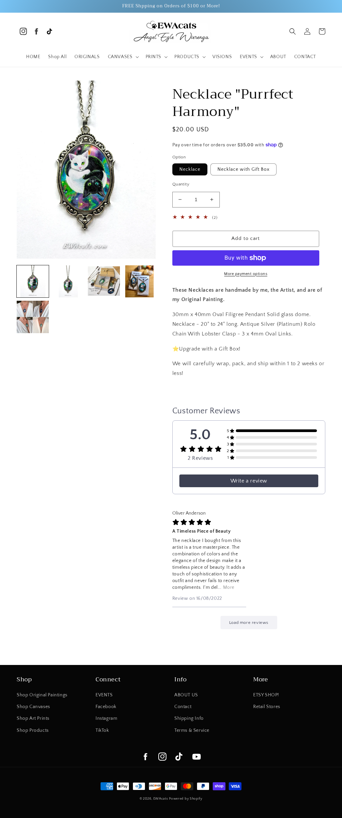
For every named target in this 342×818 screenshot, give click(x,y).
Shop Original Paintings (42, 695)
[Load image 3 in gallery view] (104, 281)
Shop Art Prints (33, 718)
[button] (123, 57)
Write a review (248, 481)
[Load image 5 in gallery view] (33, 317)
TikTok (102, 730)
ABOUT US (186, 695)
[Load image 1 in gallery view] (33, 281)
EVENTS (104, 695)
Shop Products (33, 730)
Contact (182, 706)
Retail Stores (266, 706)
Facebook (106, 706)
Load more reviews (249, 622)
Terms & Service (191, 730)
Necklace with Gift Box (243, 169)
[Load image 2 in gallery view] (68, 281)
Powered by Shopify (185, 799)
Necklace (189, 169)
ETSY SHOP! (266, 695)
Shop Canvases (33, 706)
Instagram (106, 718)
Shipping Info (189, 718)
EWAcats (160, 799)
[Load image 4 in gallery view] (139, 281)
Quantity (180, 184)
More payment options (245, 274)
